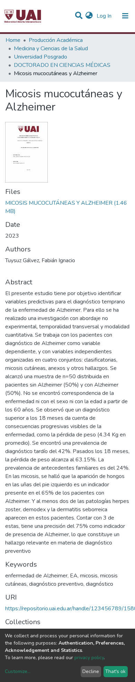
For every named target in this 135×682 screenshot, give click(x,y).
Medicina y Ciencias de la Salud (51, 48)
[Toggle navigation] (125, 16)
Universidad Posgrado (40, 57)
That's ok (115, 671)
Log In (105, 16)
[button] (89, 16)
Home (13, 40)
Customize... (17, 671)
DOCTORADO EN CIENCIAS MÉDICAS (62, 65)
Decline (90, 671)
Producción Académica (56, 40)
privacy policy (89, 657)
